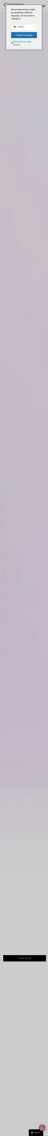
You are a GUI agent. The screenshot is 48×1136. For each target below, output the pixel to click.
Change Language (24, 35)
